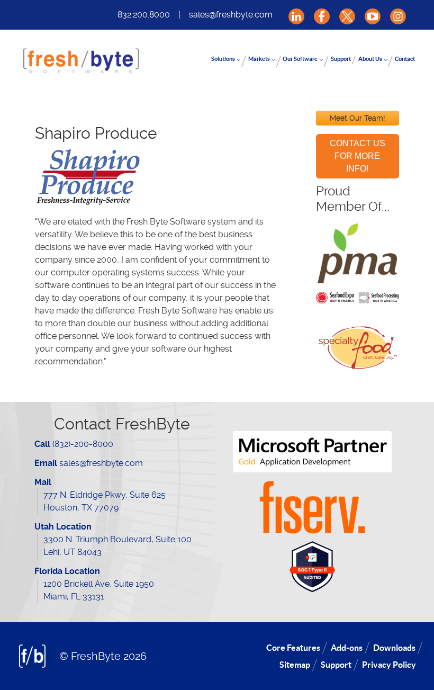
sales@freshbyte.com (231, 15)
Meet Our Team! (357, 118)
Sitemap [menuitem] (294, 664)
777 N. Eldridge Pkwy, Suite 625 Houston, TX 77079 (104, 501)
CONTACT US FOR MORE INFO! (357, 156)
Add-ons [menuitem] (347, 647)
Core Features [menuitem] (293, 647)
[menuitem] (226, 61)
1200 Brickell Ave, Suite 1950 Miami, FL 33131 (98, 590)
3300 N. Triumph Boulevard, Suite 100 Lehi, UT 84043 (117, 545)
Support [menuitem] (336, 664)
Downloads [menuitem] (394, 647)
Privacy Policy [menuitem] (389, 664)
